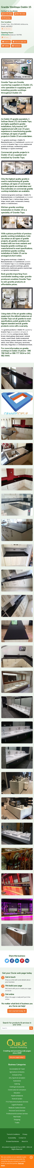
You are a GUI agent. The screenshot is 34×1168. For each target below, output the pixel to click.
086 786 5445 (20, 14)
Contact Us (22, 1138)
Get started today (16, 1011)
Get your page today (16, 1057)
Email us (7, 42)
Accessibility (12, 1138)
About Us (25, 1141)
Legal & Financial (17, 1105)
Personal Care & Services (17, 1111)
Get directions (7, 29)
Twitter (6, 46)
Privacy (25, 1134)
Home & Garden (17, 1099)
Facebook (17, 46)
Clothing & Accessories (17, 1087)
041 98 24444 (7, 14)
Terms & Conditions (13, 1134)
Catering (17, 1084)
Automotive (17, 1081)
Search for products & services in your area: (17, 1024)
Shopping (17, 1120)
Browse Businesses (12, 1141)
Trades (17, 1123)
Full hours (6, 37)
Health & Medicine (17, 1096)
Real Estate (17, 1117)
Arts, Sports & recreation (17, 1078)
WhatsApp (7, 18)
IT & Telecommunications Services (17, 1102)
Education (17, 1093)
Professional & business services (17, 1114)
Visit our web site (20, 42)
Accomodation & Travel (17, 1069)
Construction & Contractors (17, 1090)
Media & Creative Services (17, 1108)
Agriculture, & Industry (17, 1072)
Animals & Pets (17, 1075)
